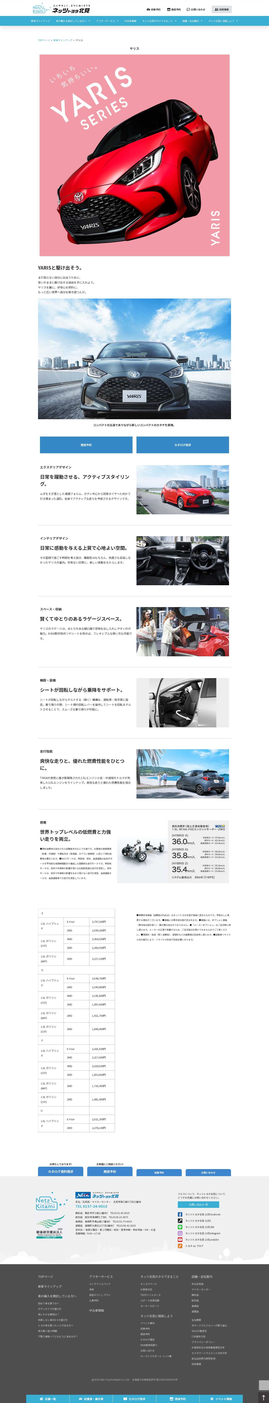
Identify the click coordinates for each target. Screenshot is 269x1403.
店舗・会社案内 (190, 20)
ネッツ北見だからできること (157, 20)
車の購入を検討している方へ (71, 20)
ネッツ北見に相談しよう (221, 20)
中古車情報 (130, 20)
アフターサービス (105, 20)
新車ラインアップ (40, 20)
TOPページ (44, 40)
